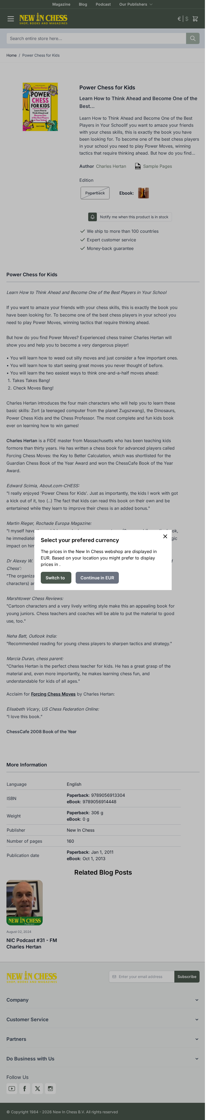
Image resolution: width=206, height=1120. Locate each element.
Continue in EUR (97, 577)
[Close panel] (165, 536)
